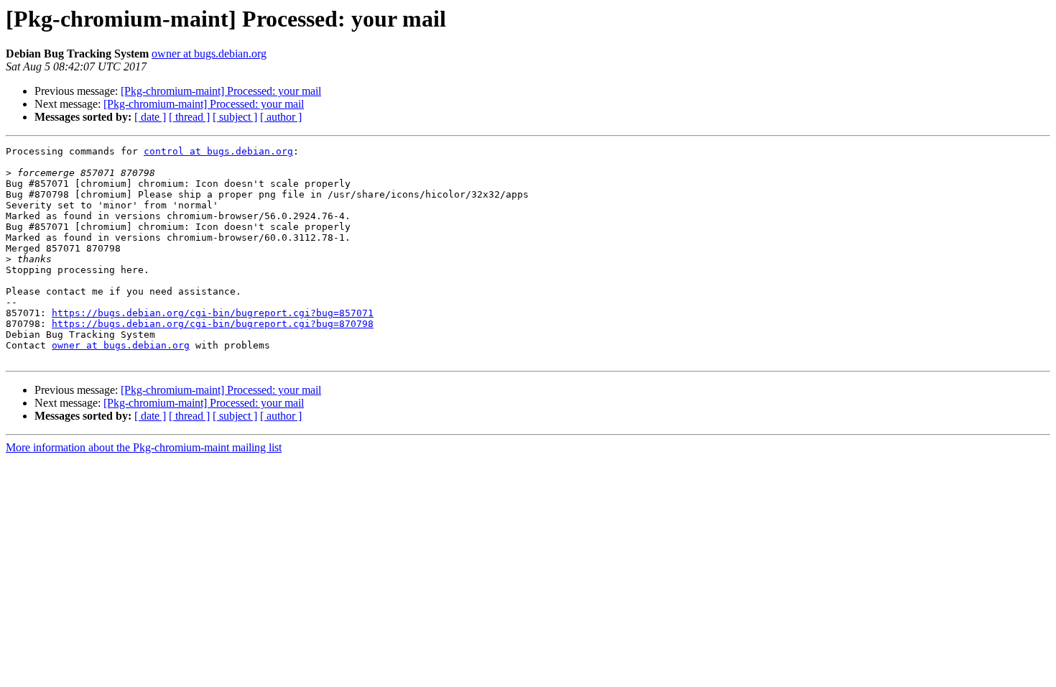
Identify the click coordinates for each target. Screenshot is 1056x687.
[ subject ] (235, 117)
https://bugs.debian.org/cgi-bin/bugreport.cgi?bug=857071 (213, 313)
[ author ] (281, 117)
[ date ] (150, 117)
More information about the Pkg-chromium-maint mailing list (144, 447)
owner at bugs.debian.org (209, 53)
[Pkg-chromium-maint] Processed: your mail (221, 91)
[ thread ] (189, 117)
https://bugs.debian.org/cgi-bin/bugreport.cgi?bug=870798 (213, 323)
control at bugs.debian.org (218, 151)
